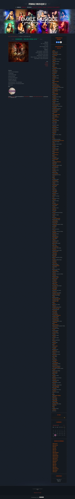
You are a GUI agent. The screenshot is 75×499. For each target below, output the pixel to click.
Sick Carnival (55, 327)
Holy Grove (55, 190)
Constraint (54, 107)
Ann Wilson (55, 72)
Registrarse (36, 492)
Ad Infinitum (55, 55)
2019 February (55, 445)
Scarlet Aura (55, 310)
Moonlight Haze (55, 246)
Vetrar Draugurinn (56, 386)
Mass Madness (55, 237)
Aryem (54, 74)
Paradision (55, 279)
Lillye (54, 216)
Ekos (54, 135)
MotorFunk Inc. (55, 251)
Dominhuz (54, 128)
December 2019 (56, 425)
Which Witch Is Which (57, 395)
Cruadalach (55, 112)
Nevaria (54, 258)
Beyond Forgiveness (56, 86)
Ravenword (55, 291)
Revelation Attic (55, 301)
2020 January (55, 458)
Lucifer (54, 227)
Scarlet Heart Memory (57, 315)
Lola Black (55, 225)
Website (46, 62)
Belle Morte (55, 83)
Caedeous (54, 95)
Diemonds (54, 126)
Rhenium (54, 305)
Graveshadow (55, 180)
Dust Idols (54, 131)
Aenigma (54, 57)
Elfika (54, 142)
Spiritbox (54, 343)
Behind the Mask (56, 81)
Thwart (54, 369)
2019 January (55, 443)
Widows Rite (55, 400)
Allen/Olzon (55, 67)
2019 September (56, 452)
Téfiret (54, 357)
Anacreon (54, 69)
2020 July (54, 465)
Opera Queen (55, 270)
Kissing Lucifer (55, 204)
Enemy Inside (55, 159)
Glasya (54, 178)
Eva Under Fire (55, 166)
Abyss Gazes (55, 53)
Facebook (46, 64)
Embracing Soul (56, 152)
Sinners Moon (55, 331)
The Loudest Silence (56, 367)
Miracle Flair (55, 242)
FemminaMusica (26, 96)
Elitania (54, 145)
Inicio (9, 36)
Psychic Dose (55, 284)
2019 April (54, 446)
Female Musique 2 (37, 4)
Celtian (54, 102)
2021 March (55, 471)
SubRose (54, 348)
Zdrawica (54, 409)
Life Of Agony (55, 220)
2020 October (55, 470)
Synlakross (55, 350)
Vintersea (54, 390)
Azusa (54, 79)
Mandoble (54, 232)
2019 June (54, 449)
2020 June (54, 464)
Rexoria (54, 303)
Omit (53, 268)
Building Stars (55, 93)
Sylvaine (54, 353)
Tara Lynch (55, 355)
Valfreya (54, 376)
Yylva (54, 407)
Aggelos (54, 60)
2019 (12, 36)
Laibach (54, 211)
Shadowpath (55, 322)
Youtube (46, 65)
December (15, 36)
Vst (53, 393)
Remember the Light (56, 298)
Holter (54, 187)
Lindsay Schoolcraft (56, 218)
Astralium (54, 76)
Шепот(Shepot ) (55, 324)
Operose (54, 272)
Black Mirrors (55, 88)
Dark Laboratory (56, 116)
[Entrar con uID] (57, 42)
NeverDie (54, 256)
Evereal (54, 168)
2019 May (54, 448)
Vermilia (54, 383)
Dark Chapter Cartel (56, 114)
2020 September (56, 468)
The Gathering (55, 362)
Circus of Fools (55, 105)
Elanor (54, 138)
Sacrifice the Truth (56, 308)
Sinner (54, 329)
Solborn (54, 336)
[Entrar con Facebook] (59, 42)
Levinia (54, 213)
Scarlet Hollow (55, 317)
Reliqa (54, 296)
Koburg (54, 206)
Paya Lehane (55, 282)
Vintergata (54, 388)
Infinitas (54, 194)
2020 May (54, 462)
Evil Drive (54, 171)
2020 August (55, 467)
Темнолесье (55, 360)
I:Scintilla (54, 192)
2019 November (55, 455)
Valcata (54, 374)
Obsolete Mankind (56, 265)
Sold (53, 338)
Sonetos (54, 341)
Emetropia (54, 157)
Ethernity (54, 164)
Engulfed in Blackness (57, 161)
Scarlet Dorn (55, 312)
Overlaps (54, 275)
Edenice (54, 133)
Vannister (54, 379)
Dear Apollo (55, 119)
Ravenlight (55, 289)
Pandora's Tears (56, 277)
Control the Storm (56, 109)
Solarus (54, 334)
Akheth (54, 62)
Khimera (54, 199)
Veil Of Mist (55, 381)
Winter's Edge (55, 402)
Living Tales (55, 223)
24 (18, 36)
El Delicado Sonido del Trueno (58, 140)
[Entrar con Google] (61, 42)
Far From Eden (55, 173)
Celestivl (54, 100)
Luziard (54, 230)
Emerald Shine (55, 154)
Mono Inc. (54, 244)
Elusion (54, 147)
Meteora (54, 239)
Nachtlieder (55, 253)
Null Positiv (55, 263)
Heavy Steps (55, 185)
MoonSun (54, 249)
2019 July (54, 451)
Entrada (39, 492)
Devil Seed (55, 121)
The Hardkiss (55, 364)
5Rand (54, 50)
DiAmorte (13, 96)
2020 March (55, 461)
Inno (53, 197)
